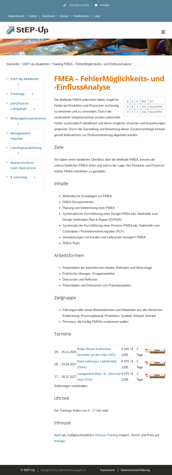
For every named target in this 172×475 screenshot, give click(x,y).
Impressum (107, 470)
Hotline (33, 16)
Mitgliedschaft (16, 16)
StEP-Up (29, 470)
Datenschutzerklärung (135, 470)
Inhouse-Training (106, 435)
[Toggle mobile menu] (163, 32)
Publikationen (81, 16)
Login (97, 16)
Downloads (48, 16)
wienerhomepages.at (72, 470)
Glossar (64, 16)
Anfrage (59, 441)
